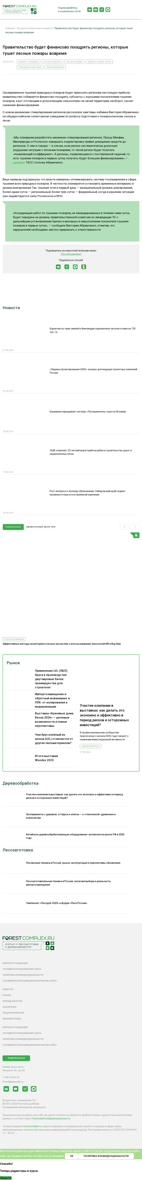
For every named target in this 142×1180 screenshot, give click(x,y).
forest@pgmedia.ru (13, 1081)
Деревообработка (90, 746)
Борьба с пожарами (28, 61)
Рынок (13, 662)
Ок (71, 1156)
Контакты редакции (15, 963)
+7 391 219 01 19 (11, 1077)
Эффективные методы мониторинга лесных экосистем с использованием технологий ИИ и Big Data (62, 643)
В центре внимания (14, 639)
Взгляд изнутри (12, 1001)
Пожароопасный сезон (30, 67)
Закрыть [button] (6, 1178)
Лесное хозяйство (52, 61)
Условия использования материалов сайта (30, 980)
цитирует (19, 162)
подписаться (13, 527)
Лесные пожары (74, 61)
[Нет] (135, 1156)
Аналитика (9, 1007)
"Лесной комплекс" (71, 254)
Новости (11, 307)
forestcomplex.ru (32, 1126)
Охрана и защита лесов (99, 61)
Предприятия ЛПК (13, 1013)
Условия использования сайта (22, 969)
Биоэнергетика (12, 1018)
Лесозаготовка (18, 850)
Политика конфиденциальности (23, 975)
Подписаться (16, 1058)
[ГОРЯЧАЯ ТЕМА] (71, 583)
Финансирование (55, 67)
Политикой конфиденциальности (51, 1118)
